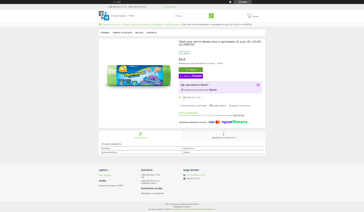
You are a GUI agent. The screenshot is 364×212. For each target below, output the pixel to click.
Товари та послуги (111, 24)
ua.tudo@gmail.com (196, 175)
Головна (104, 33)
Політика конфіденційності (204, 209)
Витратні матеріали (141, 24)
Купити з (188, 76)
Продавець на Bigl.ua (182, 207)
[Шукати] (211, 15)
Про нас (139, 33)
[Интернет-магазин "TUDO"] (104, 15)
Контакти (151, 33)
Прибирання (158, 24)
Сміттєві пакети (173, 24)
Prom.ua (195, 204)
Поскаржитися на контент (181, 209)
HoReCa (126, 24)
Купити (193, 70)
